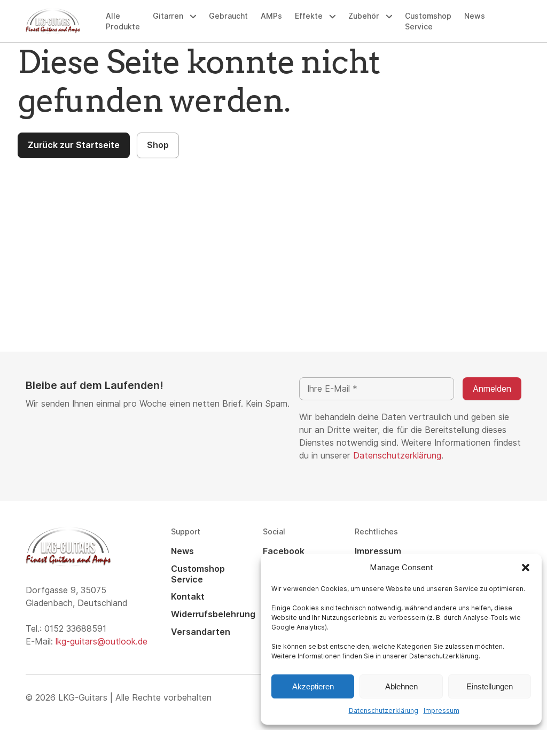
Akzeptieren (313, 686)
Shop (158, 145)
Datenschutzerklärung (383, 711)
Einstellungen (489, 686)
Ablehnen (401, 686)
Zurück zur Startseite (74, 145)
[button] (525, 567)
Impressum (441, 711)
